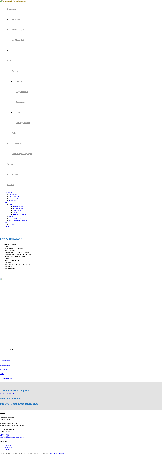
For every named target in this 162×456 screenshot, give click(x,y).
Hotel (9, 61)
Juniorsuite (20, 102)
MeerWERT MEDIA (57, 453)
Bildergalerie (17, 50)
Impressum (8, 445)
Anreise (15, 174)
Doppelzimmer (22, 92)
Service (10, 164)
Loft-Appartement (23, 123)
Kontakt (10, 185)
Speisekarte (16, 19)
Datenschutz (8, 447)
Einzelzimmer (21, 81)
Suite (18, 112)
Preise (14, 133)
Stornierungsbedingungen (22, 154)
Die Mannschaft (18, 40)
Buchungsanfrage (18, 143)
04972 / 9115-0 (8, 393)
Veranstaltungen (18, 29)
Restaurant (11, 9)
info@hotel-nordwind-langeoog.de (12, 437)
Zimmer (15, 71)
